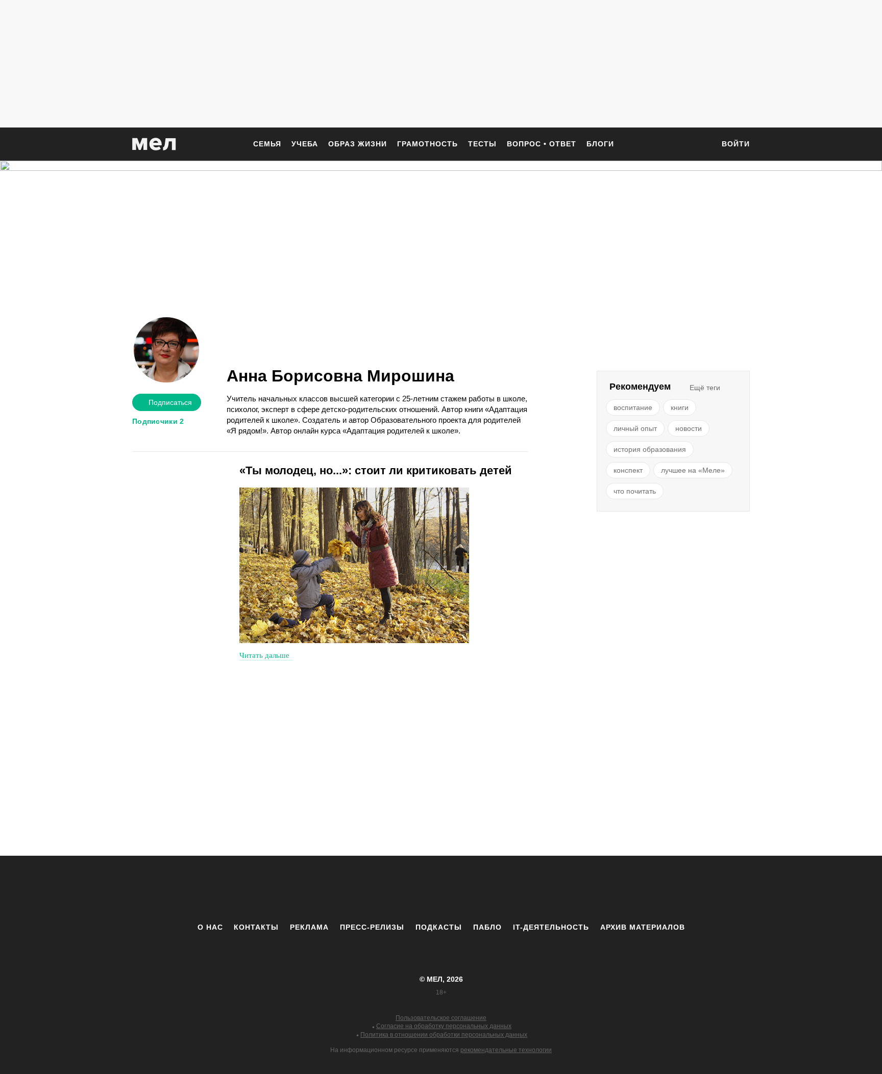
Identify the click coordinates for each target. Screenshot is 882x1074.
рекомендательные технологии (506, 1050)
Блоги (600, 144)
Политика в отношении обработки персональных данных (443, 1034)
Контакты (256, 927)
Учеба (304, 144)
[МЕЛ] (154, 144)
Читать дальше (264, 655)
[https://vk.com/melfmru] (413, 889)
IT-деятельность (551, 927)
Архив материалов (642, 927)
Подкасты (438, 927)
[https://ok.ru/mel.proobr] (497, 889)
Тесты (482, 144)
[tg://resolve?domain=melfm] (357, 889)
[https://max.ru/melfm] (525, 889)
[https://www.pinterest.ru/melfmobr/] (469, 889)
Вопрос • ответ (541, 144)
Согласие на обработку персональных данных (443, 1026)
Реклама (309, 927)
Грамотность (427, 144)
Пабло (487, 927)
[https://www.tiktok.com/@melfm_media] (441, 889)
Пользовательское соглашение (441, 1017)
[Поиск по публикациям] (701, 145)
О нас (210, 927)
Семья (267, 144)
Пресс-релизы (372, 927)
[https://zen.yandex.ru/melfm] (385, 889)
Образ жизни (357, 144)
